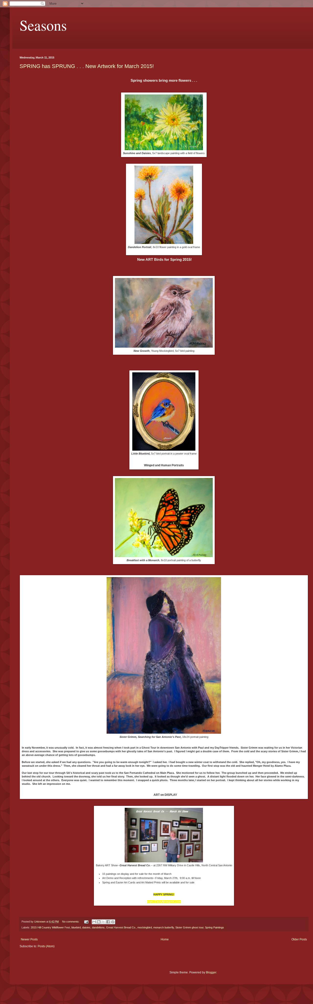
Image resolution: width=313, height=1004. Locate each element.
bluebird (76, 927)
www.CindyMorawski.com (164, 901)
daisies (86, 927)
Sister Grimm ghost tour (189, 927)
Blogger (211, 972)
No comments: (71, 921)
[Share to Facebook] (108, 921)
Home (165, 939)
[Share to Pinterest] (112, 921)
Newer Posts (29, 939)
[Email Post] (86, 921)
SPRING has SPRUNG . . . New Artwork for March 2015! (87, 66)
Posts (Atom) (46, 946)
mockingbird (144, 927)
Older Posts (299, 939)
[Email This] (94, 921)
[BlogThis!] (98, 921)
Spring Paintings (214, 927)
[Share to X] (103, 921)
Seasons (43, 25)
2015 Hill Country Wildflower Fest (50, 927)
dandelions (98, 927)
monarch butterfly (163, 927)
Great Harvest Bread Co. (121, 927)
